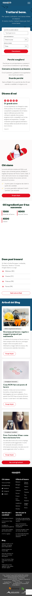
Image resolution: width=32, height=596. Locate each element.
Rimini (25, 507)
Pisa (25, 495)
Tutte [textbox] (6, 46)
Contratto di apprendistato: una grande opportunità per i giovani (23, 520)
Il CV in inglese (6, 534)
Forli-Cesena (18, 499)
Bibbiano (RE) (9, 271)
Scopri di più (16, 195)
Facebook (6, 488)
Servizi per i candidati (6, 514)
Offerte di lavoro (22, 479)
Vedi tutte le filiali (16, 293)
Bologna (18, 484)
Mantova (18, 506)
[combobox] (16, 40)
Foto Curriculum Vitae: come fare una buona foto (8, 561)
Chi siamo (6, 479)
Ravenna (26, 500)
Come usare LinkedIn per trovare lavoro (7, 530)
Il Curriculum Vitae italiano (7, 521)
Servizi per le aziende (21, 514)
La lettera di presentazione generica (8, 526)
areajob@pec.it (16, 585)
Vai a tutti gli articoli (16, 462)
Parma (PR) (9, 286)
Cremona (18, 490)
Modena (18, 509)
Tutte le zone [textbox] (9, 40)
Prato (25, 498)
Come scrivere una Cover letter (7, 550)
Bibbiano (18, 482)
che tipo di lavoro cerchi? (11, 30)
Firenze (17, 496)
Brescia (17, 487)
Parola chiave (8, 43)
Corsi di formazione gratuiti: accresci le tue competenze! (22, 525)
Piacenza (26, 492)
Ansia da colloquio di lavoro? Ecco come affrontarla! (7, 555)
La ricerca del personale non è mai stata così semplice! (22, 535)
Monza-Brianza (26, 483)
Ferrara (17, 493)
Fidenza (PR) (9, 281)
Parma (26, 489)
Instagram (6, 491)
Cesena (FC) (9, 276)
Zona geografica (9, 36)
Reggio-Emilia (26, 504)
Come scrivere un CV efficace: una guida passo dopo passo (7, 545)
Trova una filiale (6, 482)
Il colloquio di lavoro (7, 518)
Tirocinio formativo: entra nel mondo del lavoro (22, 530)
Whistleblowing (6, 485)
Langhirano (19, 503)
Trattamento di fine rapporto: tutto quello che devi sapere (7, 566)
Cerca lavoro (16, 51)
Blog (3, 540)
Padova (26, 486)
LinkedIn (6, 494)
